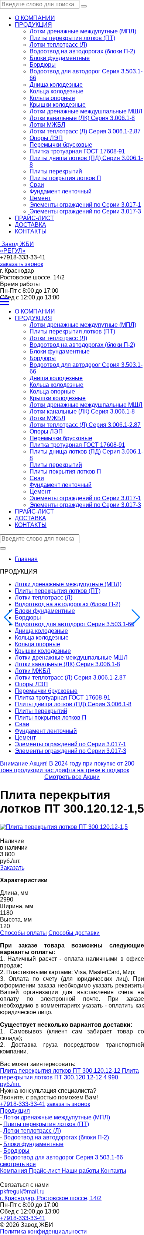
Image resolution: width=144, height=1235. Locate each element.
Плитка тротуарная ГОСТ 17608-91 (77, 151)
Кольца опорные (52, 98)
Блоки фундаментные (60, 58)
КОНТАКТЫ (31, 231)
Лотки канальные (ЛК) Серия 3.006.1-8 (82, 118)
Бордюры (43, 65)
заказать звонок (21, 264)
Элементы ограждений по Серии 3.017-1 (85, 205)
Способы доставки (74, 933)
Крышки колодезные (58, 105)
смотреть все (18, 1164)
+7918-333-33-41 (22, 1218)
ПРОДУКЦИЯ (33, 24)
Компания (14, 1171)
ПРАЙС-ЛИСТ (34, 218)
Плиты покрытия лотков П (65, 178)
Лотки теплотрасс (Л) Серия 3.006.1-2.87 (85, 131)
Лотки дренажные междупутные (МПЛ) (83, 31)
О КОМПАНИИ (35, 18)
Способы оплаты (23, 933)
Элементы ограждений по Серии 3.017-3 (85, 211)
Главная (26, 559)
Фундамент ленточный (61, 191)
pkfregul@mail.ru (22, 1191)
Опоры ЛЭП (46, 138)
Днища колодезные (56, 85)
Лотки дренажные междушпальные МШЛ (86, 111)
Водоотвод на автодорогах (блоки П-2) (82, 51)
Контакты (113, 1171)
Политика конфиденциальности (43, 1231)
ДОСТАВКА (30, 225)
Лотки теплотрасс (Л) (58, 45)
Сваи (37, 185)
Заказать (12, 867)
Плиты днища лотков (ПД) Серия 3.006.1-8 (73, 704)
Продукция (15, 1111)
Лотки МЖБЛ (47, 125)
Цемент (40, 198)
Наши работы (81, 1171)
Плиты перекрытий (56, 171)
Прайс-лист (45, 1171)
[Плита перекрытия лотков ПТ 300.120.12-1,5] (64, 827)
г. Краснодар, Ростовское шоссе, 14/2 (51, 1198)
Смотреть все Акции (72, 777)
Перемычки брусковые (61, 145)
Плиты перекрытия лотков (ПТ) (72, 38)
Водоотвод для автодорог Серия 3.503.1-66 (74, 624)
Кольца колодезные (56, 91)
